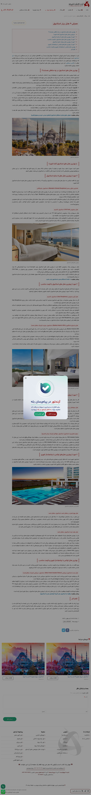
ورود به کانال (52, 414)
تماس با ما (38, 414)
